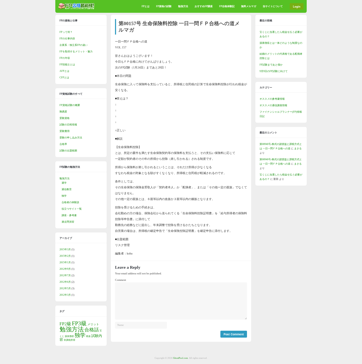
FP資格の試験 (164, 6)
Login (296, 6)
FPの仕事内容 (67, 38)
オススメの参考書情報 (272, 98)
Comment (120, 280)
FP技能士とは (67, 64)
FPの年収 (64, 58)
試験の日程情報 (68, 124)
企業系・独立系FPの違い (73, 45)
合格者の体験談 (70, 202)
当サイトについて (273, 6)
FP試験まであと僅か (271, 64)
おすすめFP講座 (204, 6)
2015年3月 (65, 249)
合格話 (91, 329)
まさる (298, 148)
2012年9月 (65, 268)
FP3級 (79, 323)
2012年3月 (65, 294)
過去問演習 (68, 221)
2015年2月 (65, 255)
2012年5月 (65, 288)
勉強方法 (183, 6)
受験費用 (64, 131)
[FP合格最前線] (77, 8)
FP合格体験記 (227, 6)
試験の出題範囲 (68, 150)
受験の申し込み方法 (70, 137)
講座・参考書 (69, 215)
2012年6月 (65, 281)
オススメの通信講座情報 (273, 105)
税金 (88, 336)
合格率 (63, 144)
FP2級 (65, 323)
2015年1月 (65, 262)
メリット (93, 324)
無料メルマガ (248, 6)
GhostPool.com (180, 358)
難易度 (63, 111)
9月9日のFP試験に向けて (274, 71)
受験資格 (64, 118)
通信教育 (67, 189)
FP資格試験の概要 (69, 105)
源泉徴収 (69, 336)
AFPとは (64, 71)
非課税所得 (69, 340)
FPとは (146, 6)
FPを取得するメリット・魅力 (76, 51)
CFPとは (64, 77)
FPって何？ (65, 32)
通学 (64, 182)
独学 (64, 195)
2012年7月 (65, 275)
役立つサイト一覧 (72, 208)
